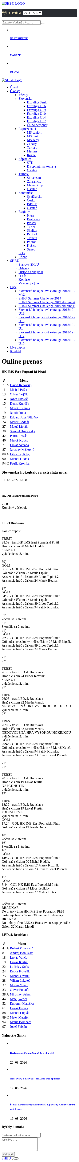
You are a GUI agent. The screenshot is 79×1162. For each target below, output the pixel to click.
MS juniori (34, 136)
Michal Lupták (19, 1013)
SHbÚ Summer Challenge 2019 (40, 298)
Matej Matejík (19, 1017)
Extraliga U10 (36, 113)
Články (15, 91)
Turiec (31, 227)
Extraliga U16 (36, 106)
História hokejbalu (31, 272)
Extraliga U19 (36, 110)
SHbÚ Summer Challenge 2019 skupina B (47, 306)
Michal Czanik (19, 976)
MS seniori (34, 132)
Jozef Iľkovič (19, 399)
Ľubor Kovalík (20, 971)
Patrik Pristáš (18, 436)
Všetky (23, 95)
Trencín (32, 238)
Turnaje (32, 147)
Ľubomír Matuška (22, 1003)
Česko (31, 200)
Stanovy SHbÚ (29, 264)
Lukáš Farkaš (19, 1008)
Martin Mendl (19, 985)
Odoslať (8, 1154)
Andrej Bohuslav (21, 953)
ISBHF (32, 204)
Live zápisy (17, 347)
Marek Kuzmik (20, 408)
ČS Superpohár (37, 125)
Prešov (31, 223)
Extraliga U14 (36, 117)
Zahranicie (34, 181)
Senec (31, 249)
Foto (22, 253)
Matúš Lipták (19, 426)
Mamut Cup (35, 185)
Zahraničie (26, 193)
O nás (22, 276)
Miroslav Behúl (20, 994)
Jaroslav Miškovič (22, 449)
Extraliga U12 (36, 121)
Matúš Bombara (20, 1022)
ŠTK (30, 162)
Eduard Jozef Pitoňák (24, 417)
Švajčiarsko (34, 196)
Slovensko (25, 98)
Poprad (31, 242)
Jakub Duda (18, 412)
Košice (31, 245)
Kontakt (15, 351)
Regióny (24, 211)
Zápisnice (25, 159)
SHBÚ (14, 260)
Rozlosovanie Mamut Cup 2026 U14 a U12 (32, 1053)
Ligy (13, 287)
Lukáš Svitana (19, 445)
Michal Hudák (19, 459)
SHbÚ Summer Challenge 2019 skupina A (47, 302)
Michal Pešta (18, 389)
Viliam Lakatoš (20, 980)
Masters (32, 151)
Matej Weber (18, 999)
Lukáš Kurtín (19, 962)
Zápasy (32, 144)
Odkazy (24, 268)
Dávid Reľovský (21, 385)
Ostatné (32, 170)
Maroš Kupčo (19, 440)
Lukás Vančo (18, 957)
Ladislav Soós (19, 966)
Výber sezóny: (12, 12)
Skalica (32, 230)
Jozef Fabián (18, 1026)
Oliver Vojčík (19, 394)
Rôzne (31, 155)
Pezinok (32, 234)
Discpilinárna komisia (41, 166)
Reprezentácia (28, 128)
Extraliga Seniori (38, 102)
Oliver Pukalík (19, 990)
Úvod (14, 87)
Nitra (30, 215)
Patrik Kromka (19, 463)
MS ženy (33, 140)
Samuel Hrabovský (22, 431)
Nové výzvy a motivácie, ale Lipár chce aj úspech (35, 1078)
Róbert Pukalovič (21, 948)
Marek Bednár (19, 422)
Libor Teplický (20, 454)
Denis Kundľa (19, 403)
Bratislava (33, 219)
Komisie (24, 279)
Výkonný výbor (29, 283)
